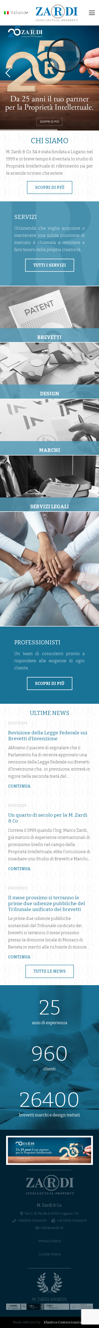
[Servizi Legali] (49, 483)
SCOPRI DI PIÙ (49, 121)
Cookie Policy (50, 1254)
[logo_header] (56, 12)
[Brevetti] (49, 314)
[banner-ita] (49, 1150)
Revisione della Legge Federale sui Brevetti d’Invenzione (47, 735)
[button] (16, 13)
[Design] (49, 370)
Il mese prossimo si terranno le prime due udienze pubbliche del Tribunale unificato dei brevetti (46, 903)
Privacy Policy (49, 1241)
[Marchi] (49, 427)
